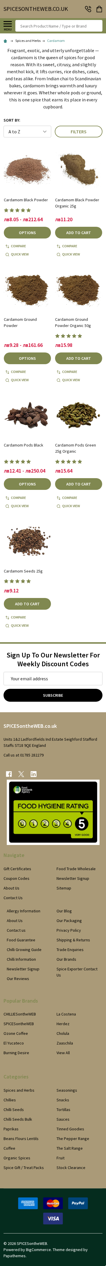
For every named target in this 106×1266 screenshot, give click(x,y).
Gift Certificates (17, 868)
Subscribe (53, 695)
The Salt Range (70, 1148)
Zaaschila (65, 1043)
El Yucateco (14, 1043)
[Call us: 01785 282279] (88, 9)
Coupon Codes (16, 878)
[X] (21, 774)
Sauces (63, 1119)
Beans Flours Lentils (21, 1138)
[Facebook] (9, 774)
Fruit (60, 1158)
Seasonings (67, 1090)
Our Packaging (69, 920)
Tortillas (63, 1109)
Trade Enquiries (70, 949)
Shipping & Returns (73, 940)
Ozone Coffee (16, 1033)
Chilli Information (21, 959)
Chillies (10, 1100)
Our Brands (66, 959)
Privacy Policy (69, 930)
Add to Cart (78, 232)
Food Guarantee (21, 940)
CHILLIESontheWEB (20, 1014)
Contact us (16, 930)
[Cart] (100, 9)
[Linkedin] (33, 774)
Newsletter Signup (73, 878)
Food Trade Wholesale (76, 868)
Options (27, 232)
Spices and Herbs (19, 1090)
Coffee (9, 1148)
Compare (18, 246)
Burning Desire (16, 1052)
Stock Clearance (71, 1167)
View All (63, 1052)
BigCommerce (38, 1249)
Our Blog (64, 911)
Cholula (63, 1033)
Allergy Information (23, 911)
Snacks (63, 1100)
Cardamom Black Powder (26, 199)
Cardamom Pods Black (23, 445)
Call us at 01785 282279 (24, 755)
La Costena (66, 1014)
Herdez (63, 1023)
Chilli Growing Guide (24, 949)
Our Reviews (18, 978)
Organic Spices (17, 1158)
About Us (11, 888)
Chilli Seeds (14, 1109)
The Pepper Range (73, 1138)
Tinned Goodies (70, 1129)
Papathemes (15, 1255)
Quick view (20, 254)
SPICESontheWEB (19, 1023)
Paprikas (11, 1129)
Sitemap (64, 888)
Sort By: (12, 120)
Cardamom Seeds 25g (23, 571)
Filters (79, 131)
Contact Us (13, 897)
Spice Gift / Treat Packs (24, 1167)
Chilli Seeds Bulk (18, 1119)
